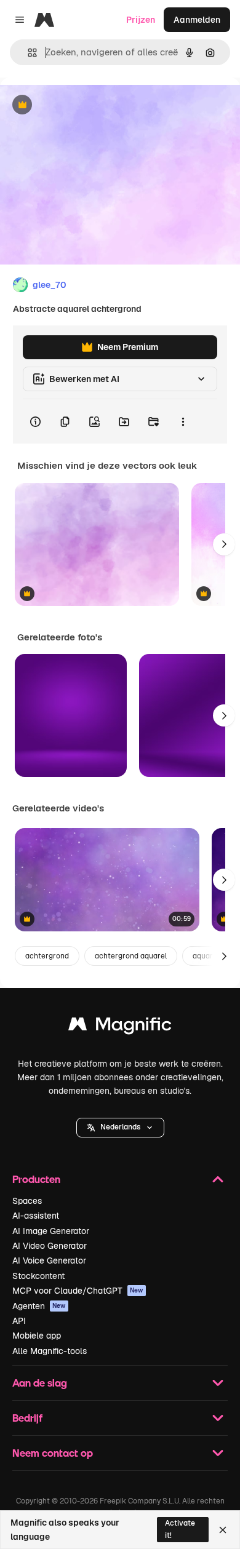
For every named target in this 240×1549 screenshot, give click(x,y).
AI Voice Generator (49, 1260)
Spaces (27, 1200)
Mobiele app (36, 1335)
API (19, 1320)
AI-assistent (35, 1215)
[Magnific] (120, 1027)
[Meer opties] (182, 421)
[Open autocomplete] (27, 52)
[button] (120, 1127)
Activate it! (180, 1529)
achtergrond (47, 956)
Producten (36, 1179)
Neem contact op (52, 1452)
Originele (81, 105)
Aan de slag (39, 1382)
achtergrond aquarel (131, 956)
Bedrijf (27, 1417)
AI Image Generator (50, 1230)
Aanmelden (197, 19)
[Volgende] (224, 544)
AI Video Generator (49, 1245)
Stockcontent (38, 1275)
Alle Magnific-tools (49, 1350)
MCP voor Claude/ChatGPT (77, 1290)
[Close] (223, 1530)
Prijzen (140, 19)
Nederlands (120, 1127)
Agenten (39, 1306)
